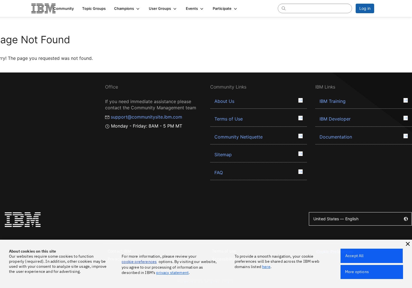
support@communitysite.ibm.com (146, 117)
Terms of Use (228, 119)
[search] (284, 8)
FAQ (218, 172)
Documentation (336, 137)
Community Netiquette (238, 137)
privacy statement (172, 272)
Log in (365, 8)
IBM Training (333, 101)
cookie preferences (139, 261)
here (266, 266)
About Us (224, 101)
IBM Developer (335, 119)
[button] (127, 8)
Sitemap (223, 154)
